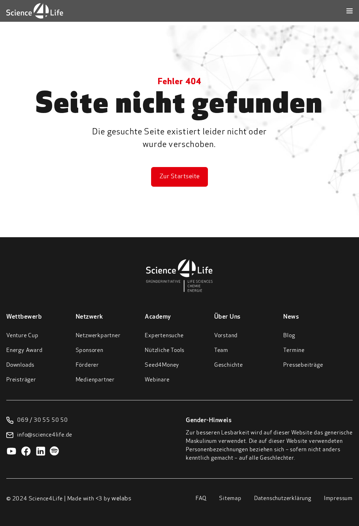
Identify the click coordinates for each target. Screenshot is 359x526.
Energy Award (24, 350)
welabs (121, 499)
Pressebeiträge (303, 365)
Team (221, 350)
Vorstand (226, 336)
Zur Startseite (180, 177)
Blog (289, 336)
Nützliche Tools (164, 350)
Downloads (20, 365)
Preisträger (21, 380)
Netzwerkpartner (98, 336)
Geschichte (228, 365)
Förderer (87, 365)
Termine (294, 350)
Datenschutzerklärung (282, 498)
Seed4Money (162, 365)
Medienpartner (95, 380)
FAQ (201, 498)
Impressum (338, 498)
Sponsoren (89, 350)
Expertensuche (164, 336)
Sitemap (230, 498)
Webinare (157, 380)
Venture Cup (22, 336)
